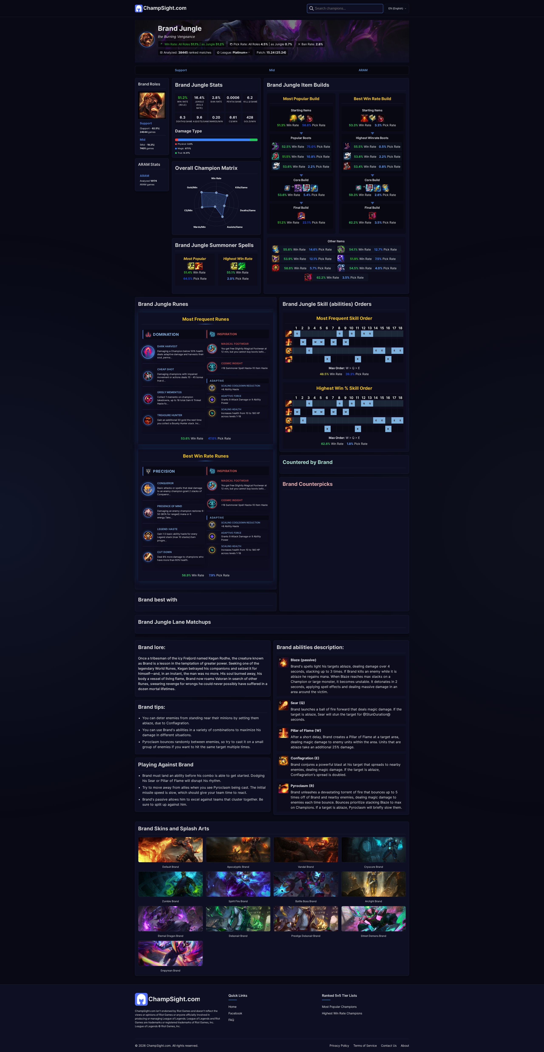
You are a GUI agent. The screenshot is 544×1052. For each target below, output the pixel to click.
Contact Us (389, 1045)
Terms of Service (365, 1045)
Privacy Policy (339, 1045)
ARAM (363, 70)
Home (232, 1006)
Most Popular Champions (339, 1006)
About (405, 1045)
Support (181, 70)
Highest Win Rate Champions (342, 1013)
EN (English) (395, 8)
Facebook (235, 1013)
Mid (272, 70)
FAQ (231, 1020)
